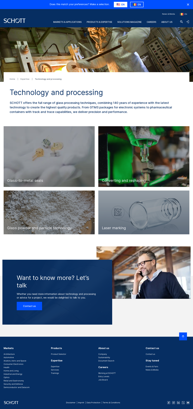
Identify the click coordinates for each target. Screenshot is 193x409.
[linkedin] (178, 402)
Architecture (9, 354)
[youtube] (188, 402)
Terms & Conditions (111, 402)
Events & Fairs (152, 366)
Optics (6, 377)
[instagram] (173, 402)
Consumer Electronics (13, 364)
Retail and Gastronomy (14, 381)
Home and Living (11, 371)
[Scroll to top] (183, 336)
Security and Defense (13, 384)
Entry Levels (103, 376)
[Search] (181, 22)
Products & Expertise (99, 22)
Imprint (81, 402)
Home (13, 79)
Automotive (9, 357)
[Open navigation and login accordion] (187, 22)
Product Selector (58, 354)
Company (102, 354)
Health (6, 367)
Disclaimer (71, 402)
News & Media (168, 14)
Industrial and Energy (13, 374)
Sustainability (104, 357)
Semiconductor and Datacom (17, 387)
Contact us (29, 306)
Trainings (55, 373)
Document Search (106, 361)
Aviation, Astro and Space (15, 361)
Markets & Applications (67, 22)
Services (55, 370)
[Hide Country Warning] (188, 4)
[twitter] (183, 402)
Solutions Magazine (129, 22)
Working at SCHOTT (107, 373)
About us (166, 22)
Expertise (25, 79)
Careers (151, 22)
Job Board (103, 380)
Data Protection (93, 402)
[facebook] (168, 402)
